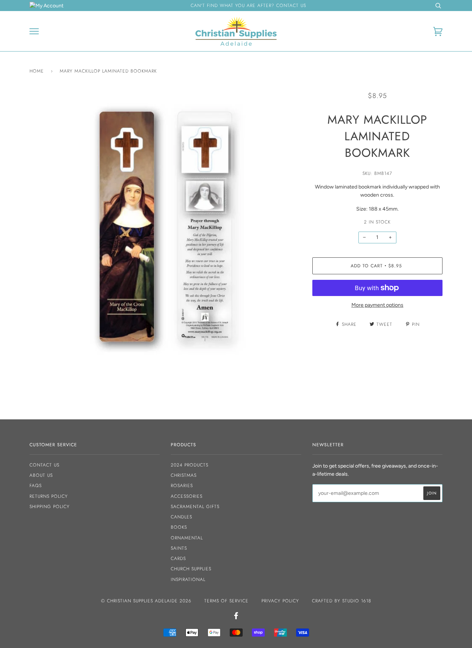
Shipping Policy (50, 506)
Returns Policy (49, 496)
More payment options (377, 305)
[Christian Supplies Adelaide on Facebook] (236, 617)
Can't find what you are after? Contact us (248, 5)
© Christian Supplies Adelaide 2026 (146, 601)
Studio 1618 (356, 601)
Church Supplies (191, 569)
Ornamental (187, 538)
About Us (41, 475)
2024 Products (189, 465)
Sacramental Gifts (195, 506)
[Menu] (34, 31)
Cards (178, 558)
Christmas (184, 475)
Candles (181, 517)
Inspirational (188, 579)
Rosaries (182, 485)
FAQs (36, 485)
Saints (179, 548)
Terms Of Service (226, 601)
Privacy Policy (280, 601)
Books (179, 527)
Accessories (186, 496)
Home (37, 71)
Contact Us (44, 465)
